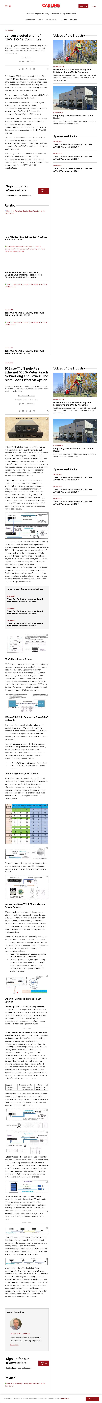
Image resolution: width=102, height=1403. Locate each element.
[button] (6, 6)
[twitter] (27, 69)
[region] (51, 1399)
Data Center (30, 19)
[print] (48, 69)
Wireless (73, 19)
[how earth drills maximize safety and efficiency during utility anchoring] (75, 52)
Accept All (92, 1399)
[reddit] (30, 69)
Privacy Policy (64, 1398)
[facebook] (20, 69)
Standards (9, 30)
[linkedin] (23, 69)
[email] (34, 69)
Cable (40, 19)
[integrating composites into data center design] (75, 98)
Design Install (51, 19)
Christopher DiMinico (26, 396)
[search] (10, 6)
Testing (64, 19)
